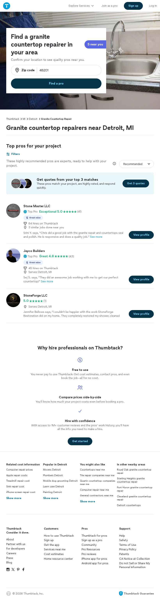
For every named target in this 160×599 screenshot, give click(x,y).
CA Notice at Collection (134, 558)
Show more (13, 498)
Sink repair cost (15, 486)
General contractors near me (96, 495)
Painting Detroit (52, 492)
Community (89, 545)
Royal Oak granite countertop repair (134, 471)
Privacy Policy (127, 549)
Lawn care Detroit (53, 486)
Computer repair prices (19, 469)
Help (122, 535)
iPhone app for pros (94, 558)
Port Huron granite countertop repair (134, 489)
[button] (30, 212)
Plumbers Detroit (53, 475)
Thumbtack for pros (94, 535)
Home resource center (58, 558)
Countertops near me (92, 469)
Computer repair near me (94, 489)
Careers (11, 553)
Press (9, 558)
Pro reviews (89, 554)
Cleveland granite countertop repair (134, 498)
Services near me (55, 549)
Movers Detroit (52, 469)
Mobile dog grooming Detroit (60, 480)
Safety (123, 540)
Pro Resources (91, 549)
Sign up (49, 540)
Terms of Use (127, 545)
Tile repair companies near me (97, 475)
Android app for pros (95, 563)
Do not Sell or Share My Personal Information (134, 565)
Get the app (52, 545)
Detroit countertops (129, 505)
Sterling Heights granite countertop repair (131, 480)
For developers (15, 548)
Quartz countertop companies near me (97, 482)
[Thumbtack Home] (6, 6)
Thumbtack (12, 119)
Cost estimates (54, 554)
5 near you (95, 44)
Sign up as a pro (92, 540)
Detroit (33, 119)
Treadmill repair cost (18, 480)
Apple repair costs (16, 475)
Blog (9, 562)
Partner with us (15, 544)
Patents (124, 554)
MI (24, 119)
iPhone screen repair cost (20, 492)
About (10, 539)
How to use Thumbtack (59, 535)
